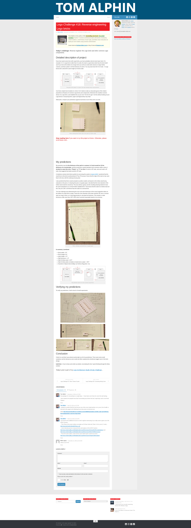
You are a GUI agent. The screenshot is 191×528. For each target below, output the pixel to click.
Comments (61, 390)
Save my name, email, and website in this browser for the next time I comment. (75, 474)
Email (85, 463)
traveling (129, 27)
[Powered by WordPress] (61, 524)
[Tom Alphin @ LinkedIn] (127, 17)
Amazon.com (100, 45)
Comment (59, 453)
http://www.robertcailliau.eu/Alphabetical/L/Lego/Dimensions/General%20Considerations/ (81, 430)
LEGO (57, 17)
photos (123, 27)
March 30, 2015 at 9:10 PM (73, 418)
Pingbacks (72, 390)
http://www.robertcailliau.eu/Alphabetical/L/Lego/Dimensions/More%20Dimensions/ (80, 431)
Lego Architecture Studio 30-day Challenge (87, 370)
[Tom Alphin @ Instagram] (129, 17)
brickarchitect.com (81, 45)
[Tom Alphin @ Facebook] (134, 17)
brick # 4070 (94, 174)
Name (59, 463)
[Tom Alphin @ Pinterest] (132, 17)
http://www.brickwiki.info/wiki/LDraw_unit (70, 426)
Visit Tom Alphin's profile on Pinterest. (122, 38)
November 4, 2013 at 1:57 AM (74, 394)
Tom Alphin (60, 32)
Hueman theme (73, 524)
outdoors (123, 24)
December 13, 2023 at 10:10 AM (75, 440)
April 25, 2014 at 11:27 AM (73, 405)
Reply (61, 402)
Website (59, 468)
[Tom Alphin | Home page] (95, 7)
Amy (117, 28)
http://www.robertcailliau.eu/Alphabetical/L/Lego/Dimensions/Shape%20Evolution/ (80, 435)
